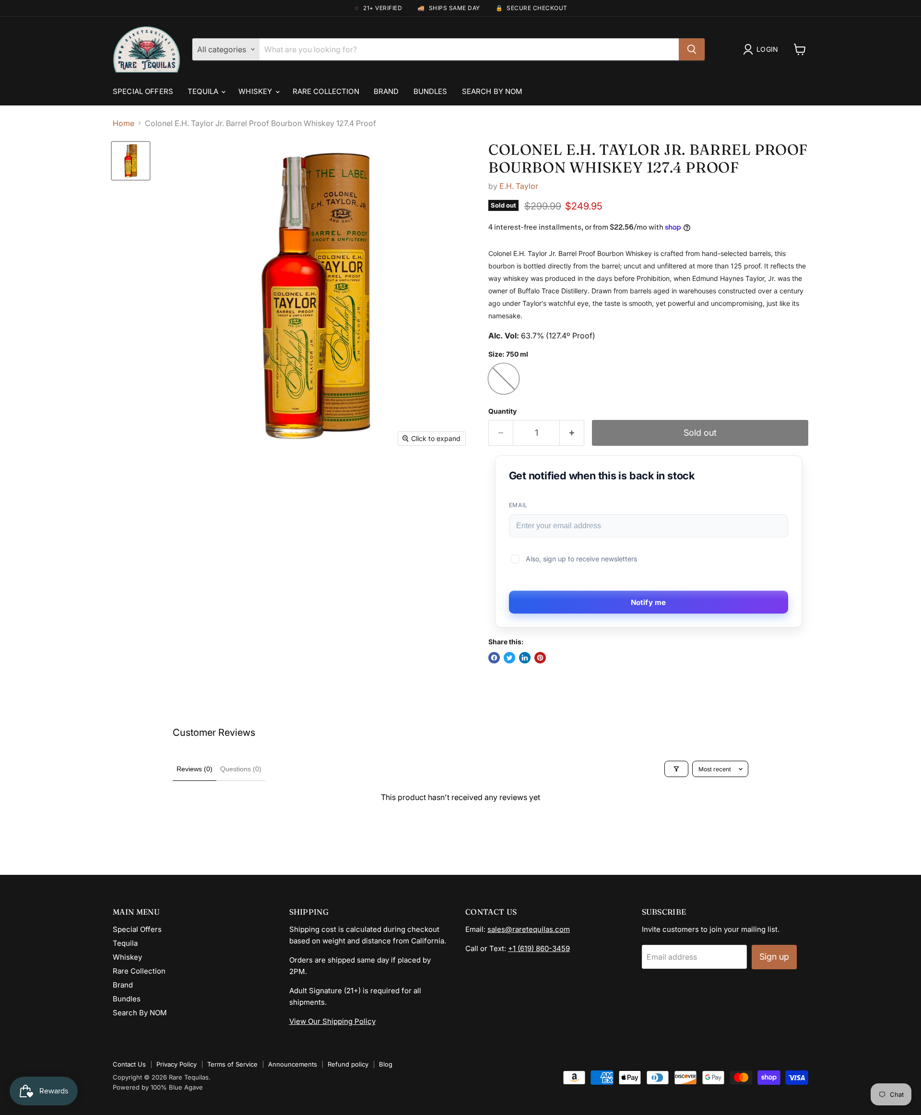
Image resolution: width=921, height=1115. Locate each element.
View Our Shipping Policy (332, 1021)
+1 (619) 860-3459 (539, 948)
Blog (385, 1064)
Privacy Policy (176, 1064)
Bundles (430, 91)
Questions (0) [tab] (240, 769)
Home (123, 123)
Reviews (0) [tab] (195, 769)
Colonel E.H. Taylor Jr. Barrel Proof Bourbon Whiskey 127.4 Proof (648, 158)
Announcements (292, 1064)
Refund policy (348, 1064)
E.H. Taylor (518, 186)
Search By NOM (492, 91)
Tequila (204, 91)
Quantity (502, 411)
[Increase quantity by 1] (572, 433)
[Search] (692, 49)
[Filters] (676, 769)
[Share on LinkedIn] (525, 657)
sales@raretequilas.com (528, 929)
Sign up (774, 957)
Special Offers (143, 91)
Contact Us (129, 1064)
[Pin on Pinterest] (540, 657)
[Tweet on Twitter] (509, 657)
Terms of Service (232, 1064)
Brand (386, 91)
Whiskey (256, 91)
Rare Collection (326, 91)
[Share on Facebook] (494, 657)
